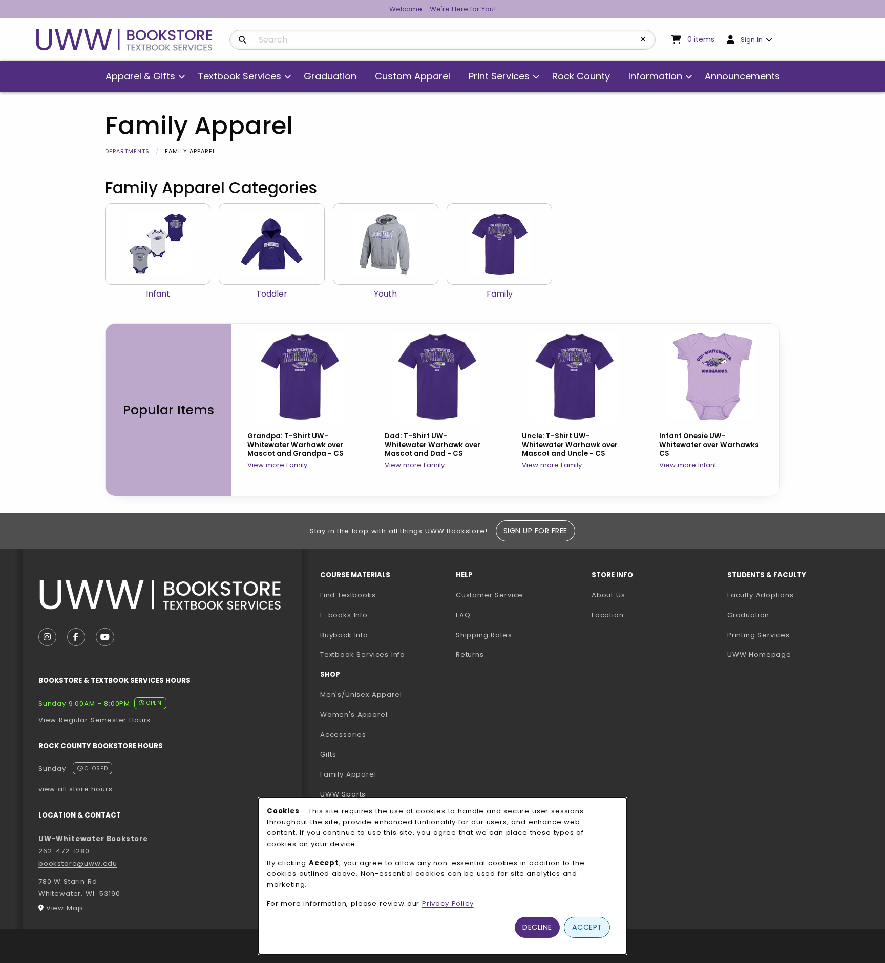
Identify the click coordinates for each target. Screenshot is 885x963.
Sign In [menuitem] (752, 40)
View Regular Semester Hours (94, 720)
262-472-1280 (64, 851)
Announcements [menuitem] (742, 76)
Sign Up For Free (535, 531)
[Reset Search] (643, 39)
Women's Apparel (353, 714)
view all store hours (75, 789)
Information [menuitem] (655, 76)
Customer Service (489, 595)
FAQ (463, 615)
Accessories (343, 734)
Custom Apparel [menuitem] (412, 76)
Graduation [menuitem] (330, 76)
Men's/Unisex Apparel (361, 694)
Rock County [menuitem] (581, 76)
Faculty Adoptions (791, 595)
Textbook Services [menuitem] (239, 76)
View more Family (277, 465)
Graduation (748, 615)
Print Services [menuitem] (499, 76)
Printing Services (791, 635)
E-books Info (344, 615)
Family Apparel (348, 774)
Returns (470, 654)
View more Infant (688, 465)
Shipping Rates (484, 635)
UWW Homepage (791, 654)
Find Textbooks (348, 595)
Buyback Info (344, 635)
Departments (127, 151)
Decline (537, 927)
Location (608, 615)
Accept (587, 927)
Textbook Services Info (384, 654)
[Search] (242, 40)
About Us (608, 595)
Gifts (328, 754)
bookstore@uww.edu (77, 863)
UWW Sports (343, 794)
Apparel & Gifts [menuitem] (140, 76)
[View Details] (299, 377)
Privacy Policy (448, 903)
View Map (64, 908)
